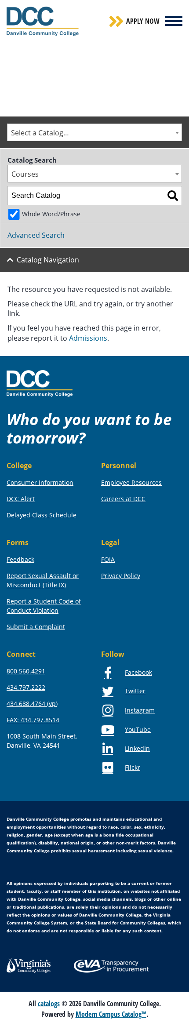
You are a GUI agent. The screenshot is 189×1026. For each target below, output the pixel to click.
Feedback (20, 559)
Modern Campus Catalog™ (111, 1014)
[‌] (173, 21)
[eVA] (111, 965)
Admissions (88, 338)
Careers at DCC (123, 499)
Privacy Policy (120, 575)
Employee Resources (131, 482)
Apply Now (143, 21)
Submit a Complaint (36, 626)
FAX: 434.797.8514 (33, 720)
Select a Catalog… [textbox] (40, 133)
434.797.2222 (26, 687)
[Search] (173, 195)
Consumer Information (40, 482)
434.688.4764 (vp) (32, 703)
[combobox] (94, 132)
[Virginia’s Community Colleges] (29, 964)
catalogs (49, 1003)
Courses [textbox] (25, 174)
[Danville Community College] (43, 21)
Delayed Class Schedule (41, 515)
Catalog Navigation (48, 260)
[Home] (40, 383)
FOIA (108, 559)
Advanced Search (36, 235)
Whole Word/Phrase (51, 214)
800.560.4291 (26, 671)
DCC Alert (21, 499)
